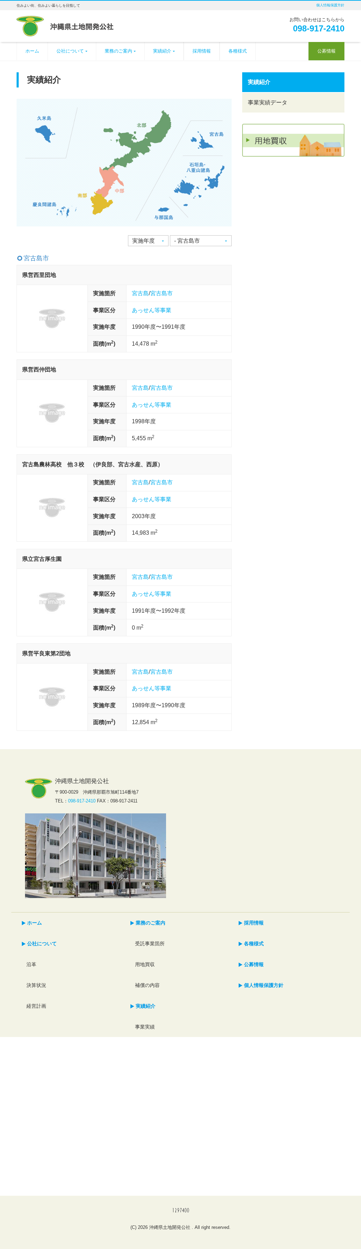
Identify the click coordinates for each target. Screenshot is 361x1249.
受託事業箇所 (150, 943)
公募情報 (326, 51)
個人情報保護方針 (330, 5)
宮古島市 (161, 293)
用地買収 (145, 964)
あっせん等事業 (151, 310)
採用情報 (201, 51)
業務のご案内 (118, 51)
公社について (70, 51)
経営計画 (36, 1006)
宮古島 (140, 293)
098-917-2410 (318, 28)
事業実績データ (267, 102)
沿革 (31, 964)
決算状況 (36, 985)
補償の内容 (147, 985)
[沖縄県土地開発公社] (65, 25)
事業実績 (145, 1027)
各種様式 (237, 51)
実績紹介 (162, 51)
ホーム (32, 51)
